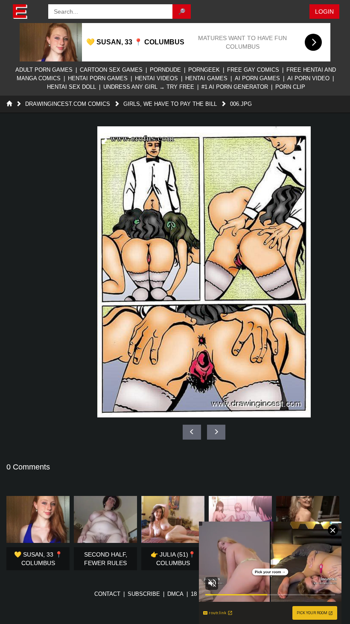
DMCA (175, 594)
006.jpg (241, 104)
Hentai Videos (156, 78)
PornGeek (204, 70)
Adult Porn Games (44, 70)
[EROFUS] (26, 11)
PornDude (165, 70)
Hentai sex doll (71, 87)
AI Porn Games (257, 78)
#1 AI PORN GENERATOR (234, 87)
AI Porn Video (308, 78)
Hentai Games (206, 78)
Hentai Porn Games (98, 78)
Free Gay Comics (253, 70)
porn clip (290, 87)
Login (324, 11)
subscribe (144, 594)
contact (107, 594)
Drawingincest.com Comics (67, 104)
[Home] (9, 104)
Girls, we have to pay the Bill (170, 104)
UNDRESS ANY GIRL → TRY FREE (148, 87)
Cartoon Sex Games (111, 70)
